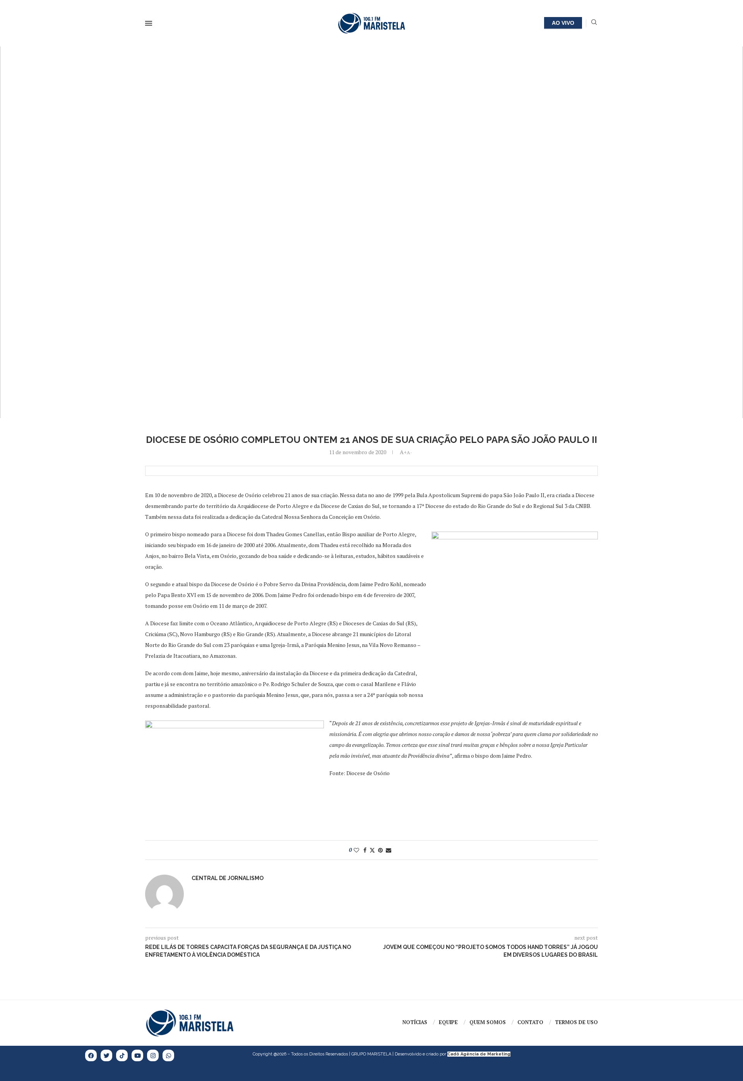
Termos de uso (576, 1022)
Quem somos (487, 1022)
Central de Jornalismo (228, 878)
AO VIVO (563, 23)
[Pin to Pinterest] (380, 850)
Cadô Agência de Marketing (478, 1054)
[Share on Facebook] (364, 850)
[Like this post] (356, 850)
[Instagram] (153, 1055)
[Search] (594, 23)
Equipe (448, 1022)
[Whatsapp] (168, 1055)
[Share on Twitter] (372, 850)
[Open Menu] (148, 23)
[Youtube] (137, 1055)
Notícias (414, 1022)
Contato (530, 1022)
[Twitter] (106, 1055)
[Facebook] (91, 1055)
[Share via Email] (388, 850)
